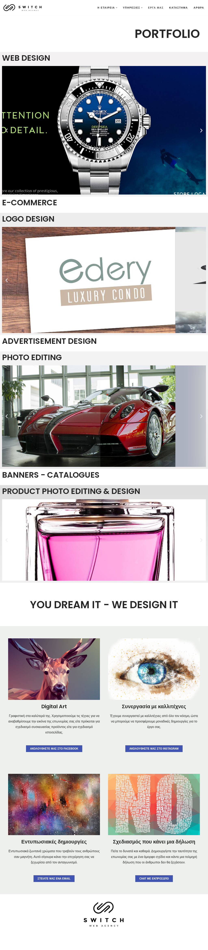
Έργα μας (156, 7)
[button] (116, 7)
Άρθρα (199, 7)
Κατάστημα (178, 7)
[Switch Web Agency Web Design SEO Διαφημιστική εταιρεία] (23, 8)
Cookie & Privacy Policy (78, 944)
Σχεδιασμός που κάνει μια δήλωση (154, 841)
